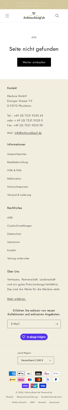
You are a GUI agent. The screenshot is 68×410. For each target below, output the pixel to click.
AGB (10, 217)
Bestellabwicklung (17, 162)
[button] (7, 16)
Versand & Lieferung (19, 195)
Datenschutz (14, 234)
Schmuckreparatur (17, 186)
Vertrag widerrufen (18, 258)
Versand (42, 402)
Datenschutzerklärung (27, 396)
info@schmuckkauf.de (28, 133)
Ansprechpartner (17, 154)
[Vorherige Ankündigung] (7, 5)
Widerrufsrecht (19, 402)
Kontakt (11, 250)
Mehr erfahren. (16, 299)
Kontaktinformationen (51, 396)
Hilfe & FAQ (14, 170)
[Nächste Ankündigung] (61, 5)
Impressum (13, 242)
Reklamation (14, 178)
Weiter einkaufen (34, 62)
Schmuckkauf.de (32, 392)
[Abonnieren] (57, 324)
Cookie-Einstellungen (19, 225)
